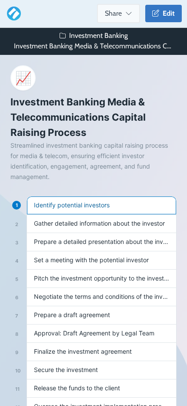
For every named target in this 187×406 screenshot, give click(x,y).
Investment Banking (98, 35)
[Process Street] (12, 13)
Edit (167, 13)
